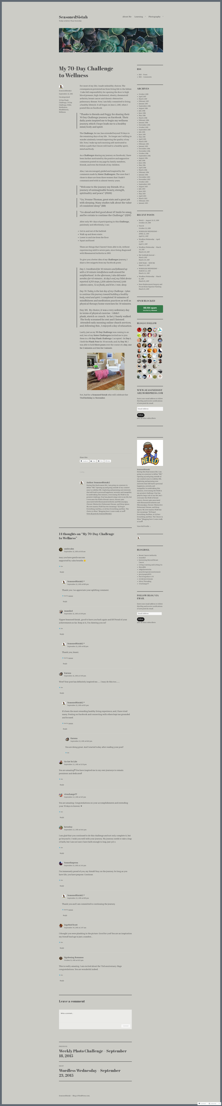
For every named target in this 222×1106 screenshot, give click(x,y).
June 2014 (142, 163)
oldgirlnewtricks (145, 569)
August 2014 (143, 158)
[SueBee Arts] (160, 371)
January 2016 (143, 123)
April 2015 (142, 139)
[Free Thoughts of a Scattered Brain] (139, 350)
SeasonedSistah (73, 17)
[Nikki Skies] (149, 371)
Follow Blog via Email (148, 597)
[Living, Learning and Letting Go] (144, 330)
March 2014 (143, 170)
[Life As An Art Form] (155, 366)
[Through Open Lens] (144, 366)
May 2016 (142, 115)
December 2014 (144, 149)
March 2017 (143, 99)
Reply (62, 572)
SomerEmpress (71, 863)
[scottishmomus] (144, 335)
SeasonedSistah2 (65, 91)
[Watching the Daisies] (139, 335)
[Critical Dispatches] (144, 371)
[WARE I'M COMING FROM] (149, 340)
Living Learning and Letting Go (150, 565)
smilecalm (69, 549)
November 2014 (144, 151)
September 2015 (145, 130)
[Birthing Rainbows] (155, 330)
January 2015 (143, 146)
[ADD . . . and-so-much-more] (149, 335)
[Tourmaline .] (160, 366)
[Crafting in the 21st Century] (160, 376)
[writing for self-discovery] (139, 345)
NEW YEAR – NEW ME (147, 263)
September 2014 (145, 156)
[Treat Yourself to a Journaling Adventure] (139, 356)
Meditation (63, 107)
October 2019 (143, 94)
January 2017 (143, 104)
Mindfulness (63, 110)
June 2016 (142, 113)
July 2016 (142, 111)
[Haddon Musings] (155, 345)
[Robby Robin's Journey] (144, 340)
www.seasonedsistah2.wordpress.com (150, 391)
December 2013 (144, 177)
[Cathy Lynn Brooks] (155, 350)
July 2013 (142, 189)
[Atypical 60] (160, 345)
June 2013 (142, 191)
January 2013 (143, 203)
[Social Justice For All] (160, 340)
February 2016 (144, 120)
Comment (126, 1026)
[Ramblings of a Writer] (155, 335)
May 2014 (142, 165)
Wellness (62, 112)
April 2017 (142, 97)
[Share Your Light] (160, 350)
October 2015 (143, 127)
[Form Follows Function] (149, 345)
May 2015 (142, 137)
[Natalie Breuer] (160, 335)
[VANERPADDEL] (160, 361)
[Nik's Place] (139, 371)
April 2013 (142, 196)
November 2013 (144, 179)
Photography (155, 17)
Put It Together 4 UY (146, 577)
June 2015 (142, 134)
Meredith (142, 567)
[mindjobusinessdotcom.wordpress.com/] (160, 356)
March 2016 (143, 118)
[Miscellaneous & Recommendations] (155, 356)
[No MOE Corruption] (139, 330)
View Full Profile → (144, 526)
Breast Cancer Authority (148, 555)
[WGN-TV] (155, 340)
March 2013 (143, 198)
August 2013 (143, 187)
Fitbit (69, 105)
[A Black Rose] (144, 361)
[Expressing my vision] (155, 376)
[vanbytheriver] (139, 361)
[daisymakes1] (155, 371)
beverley (68, 827)
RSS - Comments (145, 77)
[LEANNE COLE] (149, 366)
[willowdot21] (149, 350)
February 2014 (144, 172)
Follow (140, 415)
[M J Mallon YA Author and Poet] (144, 350)
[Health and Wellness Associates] (160, 330)
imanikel (68, 611)
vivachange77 (70, 794)
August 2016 (143, 108)
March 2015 (143, 141)
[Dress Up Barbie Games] (149, 376)
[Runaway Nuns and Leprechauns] (149, 361)
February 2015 (144, 144)
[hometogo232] (139, 340)
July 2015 (142, 132)
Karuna (67, 673)
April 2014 (142, 168)
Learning (139, 17)
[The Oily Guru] (149, 330)
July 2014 (142, 160)
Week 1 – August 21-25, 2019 (149, 220)
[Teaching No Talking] (139, 366)
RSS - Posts (143, 75)
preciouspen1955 (145, 574)
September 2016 (145, 106)
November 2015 (144, 125)
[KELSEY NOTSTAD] (144, 345)
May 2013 (142, 194)
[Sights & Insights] (155, 361)
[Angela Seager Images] (144, 376)
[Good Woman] (139, 376)
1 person (70, 596)
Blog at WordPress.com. (81, 1096)
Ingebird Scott (71, 925)
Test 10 (141, 226)
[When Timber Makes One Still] (144, 356)
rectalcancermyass (146, 579)
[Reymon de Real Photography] (149, 356)
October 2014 (143, 153)
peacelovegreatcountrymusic (150, 572)
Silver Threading (145, 581)
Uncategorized (64, 97)
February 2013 (144, 201)
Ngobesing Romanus (74, 957)
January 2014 (143, 175)
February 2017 (144, 101)
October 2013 (143, 182)
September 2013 (145, 184)
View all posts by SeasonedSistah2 (99, 514)
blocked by (152, 309)
